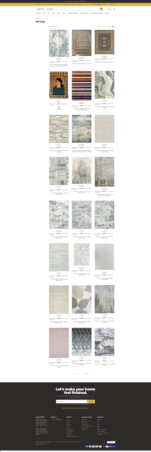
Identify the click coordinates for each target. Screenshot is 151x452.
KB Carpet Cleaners (84, 13)
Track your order (73, 4)
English (104, 4)
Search (67, 419)
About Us (68, 421)
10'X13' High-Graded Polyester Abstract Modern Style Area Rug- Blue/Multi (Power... (58, 65)
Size (44, 13)
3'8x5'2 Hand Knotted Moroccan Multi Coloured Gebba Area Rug (82, 109)
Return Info (43, 4)
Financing (79, 4)
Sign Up (91, 401)
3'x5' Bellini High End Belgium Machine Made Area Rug (104, 107)
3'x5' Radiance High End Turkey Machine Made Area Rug (81, 192)
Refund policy (69, 433)
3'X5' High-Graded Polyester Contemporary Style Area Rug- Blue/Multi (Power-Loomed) (81, 151)
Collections (38, 13)
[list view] (114, 26)
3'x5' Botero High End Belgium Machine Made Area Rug (59, 151)
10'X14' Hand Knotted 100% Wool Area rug (81, 63)
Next (87, 373)
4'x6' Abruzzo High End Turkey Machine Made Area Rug (104, 321)
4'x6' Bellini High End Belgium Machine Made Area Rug (81, 364)
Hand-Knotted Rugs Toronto (72, 436)
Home (37, 18)
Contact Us (68, 424)
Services (64, 13)
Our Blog (68, 434)
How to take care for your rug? (64, 4)
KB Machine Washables (73, 13)
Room (53, 13)
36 (103, 26)
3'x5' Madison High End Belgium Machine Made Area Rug (59, 194)
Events (67, 426)
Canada (111, 4)
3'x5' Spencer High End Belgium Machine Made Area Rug (59, 237)
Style (58, 13)
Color (48, 13)
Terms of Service (55, 4)
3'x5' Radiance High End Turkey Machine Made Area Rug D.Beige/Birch (104, 195)
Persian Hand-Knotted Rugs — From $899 (100, 13)
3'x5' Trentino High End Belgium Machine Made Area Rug (104, 279)
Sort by (49, 26)
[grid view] (113, 26)
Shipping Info (38, 4)
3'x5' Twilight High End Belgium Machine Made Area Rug (59, 322)
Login (110, 9)
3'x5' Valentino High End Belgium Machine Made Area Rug (82, 322)
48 (105, 26)
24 (101, 26)
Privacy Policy (48, 4)
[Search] (101, 9)
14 (83, 373)
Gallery (67, 422)
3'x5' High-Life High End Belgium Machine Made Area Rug (104, 151)
